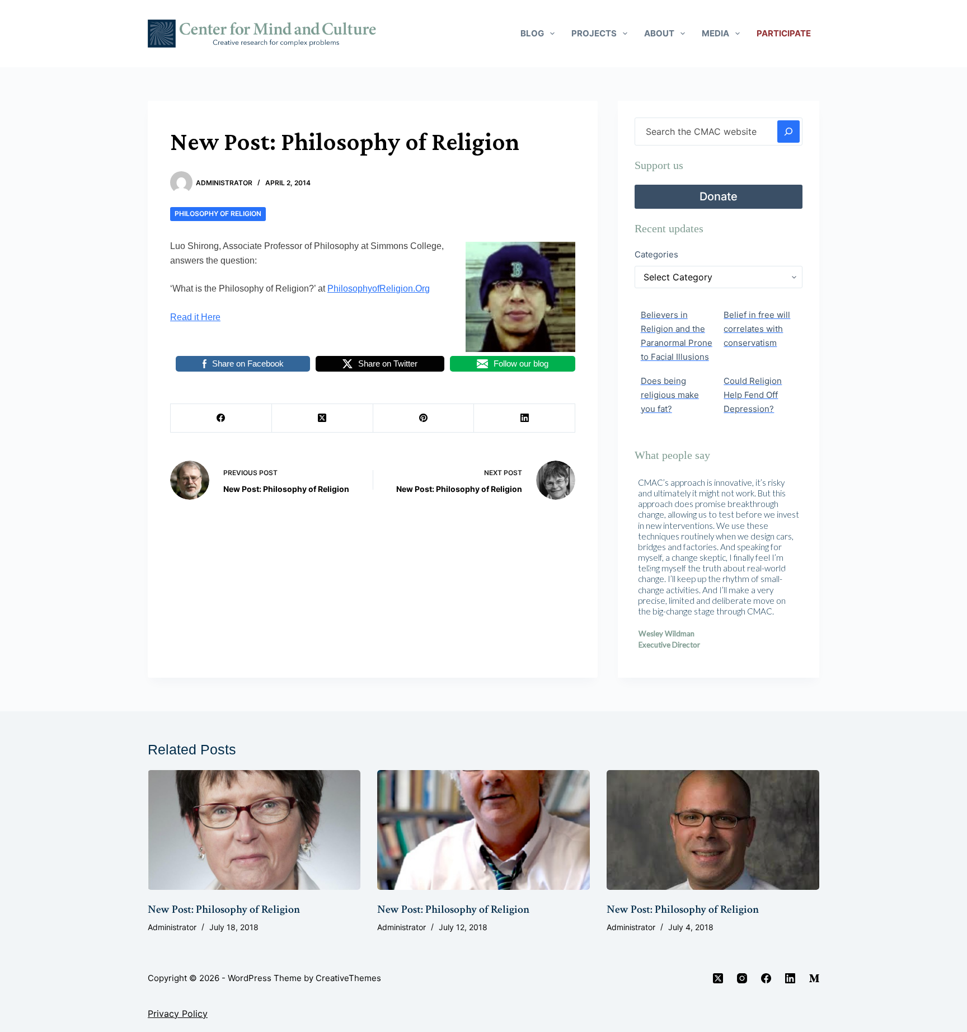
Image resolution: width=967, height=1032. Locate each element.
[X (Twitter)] (322, 418)
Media (715, 33)
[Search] (788, 131)
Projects (594, 33)
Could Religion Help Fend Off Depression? (753, 395)
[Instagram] (742, 978)
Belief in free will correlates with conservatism (757, 328)
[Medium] (814, 978)
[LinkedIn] (524, 418)
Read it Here (195, 317)
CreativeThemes (348, 978)
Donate (719, 196)
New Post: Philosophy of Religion (224, 909)
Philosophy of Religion (218, 213)
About (659, 33)
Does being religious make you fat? (670, 395)
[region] (718, 568)
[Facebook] (221, 418)
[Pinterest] (424, 418)
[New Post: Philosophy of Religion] (254, 830)
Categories (656, 254)
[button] (652, 568)
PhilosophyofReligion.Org (378, 288)
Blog (532, 33)
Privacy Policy (178, 1013)
